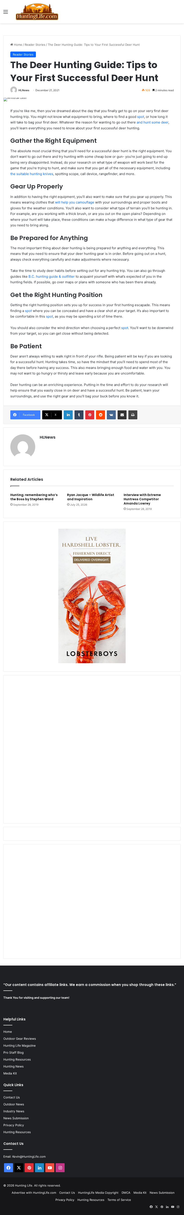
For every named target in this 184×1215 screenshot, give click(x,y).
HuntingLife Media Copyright (98, 1192)
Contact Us (11, 1097)
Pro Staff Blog (13, 1052)
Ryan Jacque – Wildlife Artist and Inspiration (90, 497)
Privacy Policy (13, 1125)
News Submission (16, 1118)
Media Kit (10, 1073)
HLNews (23, 90)
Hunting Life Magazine (19, 1045)
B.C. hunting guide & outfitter (51, 276)
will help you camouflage (74, 202)
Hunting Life (23, 1185)
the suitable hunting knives (31, 174)
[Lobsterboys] (92, 662)
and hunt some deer (152, 122)
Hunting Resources (17, 1059)
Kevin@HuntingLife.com (29, 1156)
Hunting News (13, 1066)
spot (140, 117)
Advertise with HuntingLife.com (34, 1192)
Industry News (13, 1111)
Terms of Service (119, 1200)
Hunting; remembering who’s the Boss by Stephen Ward (34, 497)
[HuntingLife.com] (37, 11)
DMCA (126, 1192)
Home (17, 44)
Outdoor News (13, 1104)
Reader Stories (35, 44)
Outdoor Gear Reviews (19, 1038)
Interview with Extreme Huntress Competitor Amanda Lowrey (142, 499)
